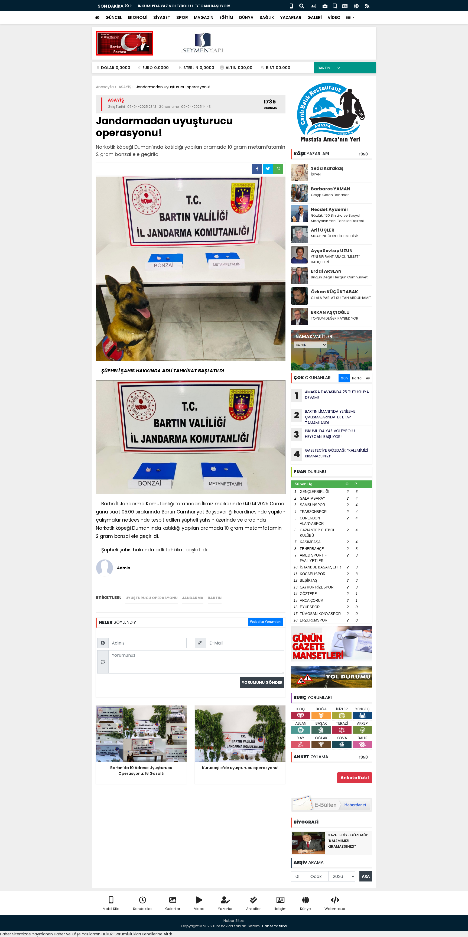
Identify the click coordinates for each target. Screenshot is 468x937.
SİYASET (161, 17)
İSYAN (316, 174)
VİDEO (334, 17)
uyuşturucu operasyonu (151, 597)
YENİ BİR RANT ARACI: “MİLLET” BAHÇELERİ (335, 259)
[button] (350, 17)
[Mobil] (291, 5)
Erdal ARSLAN (326, 271)
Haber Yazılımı (274, 926)
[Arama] (302, 5)
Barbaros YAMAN (330, 189)
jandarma (192, 597)
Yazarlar (225, 908)
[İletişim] (313, 5)
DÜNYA (246, 17)
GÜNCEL (113, 17)
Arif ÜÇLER (322, 230)
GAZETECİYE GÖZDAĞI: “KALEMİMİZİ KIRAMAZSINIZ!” (331, 454)
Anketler (253, 908)
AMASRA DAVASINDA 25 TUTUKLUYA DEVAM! (332, 395)
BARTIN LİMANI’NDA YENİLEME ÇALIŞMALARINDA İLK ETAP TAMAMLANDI (325, 417)
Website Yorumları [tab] (265, 621)
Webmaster (335, 908)
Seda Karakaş (327, 168)
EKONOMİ (137, 17)
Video (199, 908)
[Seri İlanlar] (334, 5)
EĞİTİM (226, 17)
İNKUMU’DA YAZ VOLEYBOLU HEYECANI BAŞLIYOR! (184, 6)
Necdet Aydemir (329, 209)
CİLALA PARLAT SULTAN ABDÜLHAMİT (341, 297)
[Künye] (356, 5)
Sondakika (142, 908)
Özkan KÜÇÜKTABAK (334, 292)
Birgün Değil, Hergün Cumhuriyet (339, 277)
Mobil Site (111, 908)
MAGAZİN (203, 17)
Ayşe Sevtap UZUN (332, 251)
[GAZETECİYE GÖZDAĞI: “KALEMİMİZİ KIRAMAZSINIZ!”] (308, 842)
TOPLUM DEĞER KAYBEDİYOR (334, 318)
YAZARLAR (290, 17)
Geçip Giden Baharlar (330, 194)
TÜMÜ (363, 154)
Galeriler (172, 908)
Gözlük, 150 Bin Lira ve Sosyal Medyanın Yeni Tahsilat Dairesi (337, 218)
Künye (305, 908)
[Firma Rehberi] (325, 5)
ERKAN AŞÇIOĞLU (330, 312)
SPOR (182, 17)
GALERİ (314, 17)
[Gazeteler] (344, 5)
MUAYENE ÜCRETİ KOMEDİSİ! (334, 236)
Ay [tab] (368, 378)
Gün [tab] (344, 378)
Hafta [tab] (357, 378)
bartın (215, 597)
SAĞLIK (266, 17)
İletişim (280, 908)
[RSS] (367, 5)
